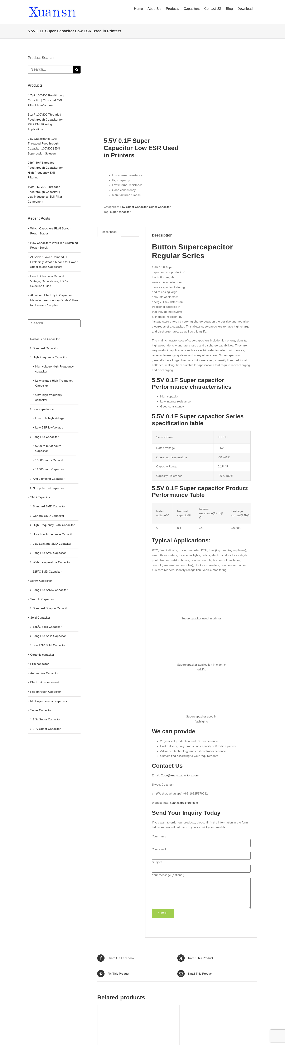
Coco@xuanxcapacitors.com (180, 775)
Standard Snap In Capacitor (51, 608)
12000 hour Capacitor (49, 469)
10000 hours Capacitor (50, 460)
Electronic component (44, 682)
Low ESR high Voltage (49, 418)
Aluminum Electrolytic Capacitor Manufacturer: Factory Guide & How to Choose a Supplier (54, 300)
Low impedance (43, 409)
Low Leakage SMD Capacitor (52, 543)
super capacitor (120, 211)
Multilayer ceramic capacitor (48, 701)
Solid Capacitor (40, 617)
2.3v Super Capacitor (47, 719)
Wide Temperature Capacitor (52, 562)
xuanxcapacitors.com (184, 802)
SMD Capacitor (40, 497)
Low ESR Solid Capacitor (49, 645)
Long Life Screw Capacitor (50, 590)
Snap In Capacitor (42, 599)
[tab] (109, 232)
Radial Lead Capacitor (45, 339)
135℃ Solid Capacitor (47, 626)
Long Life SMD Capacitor (49, 552)
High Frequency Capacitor (50, 357)
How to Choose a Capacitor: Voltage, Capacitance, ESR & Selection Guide (49, 281)
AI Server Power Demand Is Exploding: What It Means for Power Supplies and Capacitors (54, 261)
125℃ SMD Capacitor (47, 571)
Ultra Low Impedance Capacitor (53, 534)
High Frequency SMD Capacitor (54, 525)
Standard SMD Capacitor (49, 506)
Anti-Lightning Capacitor (48, 478)
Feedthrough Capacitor (45, 691)
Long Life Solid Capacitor (49, 636)
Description (109, 231)
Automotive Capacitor (44, 673)
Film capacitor (39, 663)
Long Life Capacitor (46, 436)
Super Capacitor (160, 206)
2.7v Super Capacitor (47, 728)
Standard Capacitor (45, 348)
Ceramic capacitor (42, 654)
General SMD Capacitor (48, 515)
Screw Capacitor (41, 580)
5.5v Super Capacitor (134, 206)
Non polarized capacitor (48, 488)
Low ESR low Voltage (49, 427)
